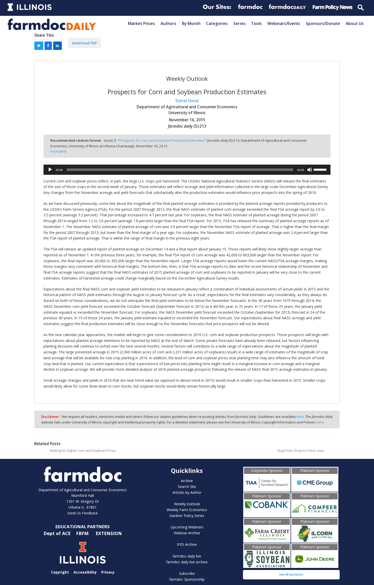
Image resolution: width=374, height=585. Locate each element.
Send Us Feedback (82, 513)
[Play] (50, 169)
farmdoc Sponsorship (187, 579)
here (300, 416)
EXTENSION (109, 533)
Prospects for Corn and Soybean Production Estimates (161, 140)
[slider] (321, 169)
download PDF (84, 43)
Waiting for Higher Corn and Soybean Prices (83, 450)
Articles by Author (187, 492)
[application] (187, 170)
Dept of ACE (58, 533)
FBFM (83, 533)
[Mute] (309, 169)
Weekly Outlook (187, 503)
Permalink (58, 151)
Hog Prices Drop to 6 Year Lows (300, 450)
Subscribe (187, 573)
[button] (38, 46)
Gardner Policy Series (186, 515)
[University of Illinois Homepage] (82, 553)
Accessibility (85, 572)
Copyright (60, 572)
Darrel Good (187, 100)
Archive (187, 480)
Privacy (107, 572)
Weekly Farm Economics (187, 509)
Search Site (187, 486)
